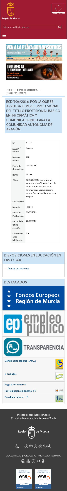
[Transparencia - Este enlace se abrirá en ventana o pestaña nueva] (33, 347)
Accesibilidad (13, 455)
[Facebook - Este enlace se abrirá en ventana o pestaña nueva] (45, 446)
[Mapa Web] (28, 461)
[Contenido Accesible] (20, 446)
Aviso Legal (30, 455)
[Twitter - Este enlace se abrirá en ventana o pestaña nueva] (35, 446)
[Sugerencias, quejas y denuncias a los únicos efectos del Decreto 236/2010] (38, 461)
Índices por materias (16, 93)
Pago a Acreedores (15, 384)
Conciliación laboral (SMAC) (20, 360)
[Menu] (4, 35)
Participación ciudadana (18, 390)
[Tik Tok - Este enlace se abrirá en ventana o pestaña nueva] (49, 446)
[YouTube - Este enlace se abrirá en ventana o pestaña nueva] (31, 446)
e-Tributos (11, 373)
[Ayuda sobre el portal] (33, 461)
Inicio (9, 90)
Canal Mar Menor (14, 397)
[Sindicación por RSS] (43, 461)
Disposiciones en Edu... (27, 90)
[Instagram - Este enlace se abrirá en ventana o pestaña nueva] (40, 446)
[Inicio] (10, 11)
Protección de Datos (49, 455)
